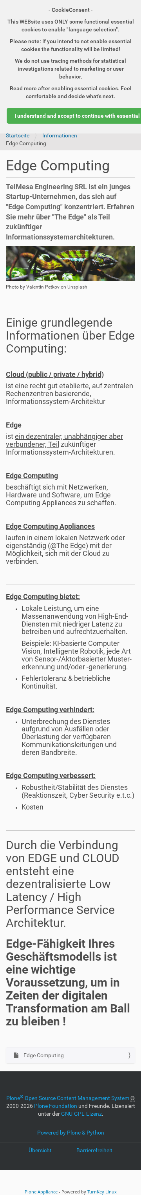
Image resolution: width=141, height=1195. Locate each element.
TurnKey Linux (102, 1192)
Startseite (17, 135)
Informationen (59, 135)
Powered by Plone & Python (70, 1132)
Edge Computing (43, 1055)
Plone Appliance (41, 1192)
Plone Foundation (55, 1106)
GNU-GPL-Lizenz (81, 1114)
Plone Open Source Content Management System (67, 1098)
